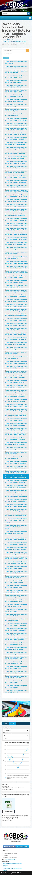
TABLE (5, 723)
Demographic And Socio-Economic (12, 868)
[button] (16, 730)
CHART (12, 723)
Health (4, 867)
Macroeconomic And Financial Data (12, 863)
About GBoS (7, 10)
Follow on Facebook (10, 846)
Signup (25, 10)
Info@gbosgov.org (11, 859)
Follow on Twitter (23, 846)
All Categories (10, 40)
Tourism (5, 870)
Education (5, 865)
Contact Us (15, 10)
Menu (2, 18)
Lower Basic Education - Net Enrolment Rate (14, 41)
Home (3, 40)
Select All (6, 58)
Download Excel (8, 811)
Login (21, 10)
